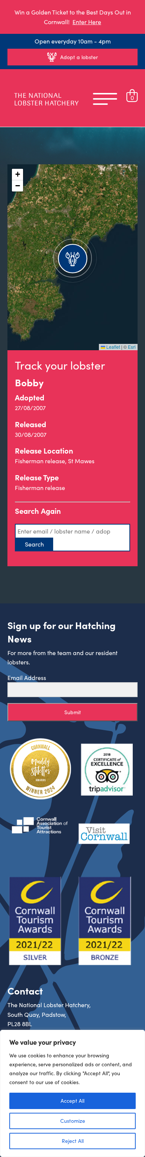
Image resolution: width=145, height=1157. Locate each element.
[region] (72, 1093)
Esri (132, 347)
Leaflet (112, 347)
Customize (72, 1120)
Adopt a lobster (79, 57)
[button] (72, 257)
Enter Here (86, 22)
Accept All (72, 1100)
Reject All (73, 1140)
